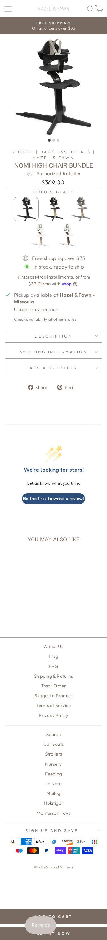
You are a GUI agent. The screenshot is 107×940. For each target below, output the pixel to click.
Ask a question (53, 367)
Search (53, 734)
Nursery (53, 764)
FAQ (53, 666)
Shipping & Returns (53, 676)
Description (53, 336)
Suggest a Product (53, 695)
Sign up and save (52, 830)
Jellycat (53, 783)
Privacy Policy (53, 715)
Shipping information (54, 351)
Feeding (53, 774)
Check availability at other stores (45, 319)
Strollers (53, 754)
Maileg (53, 793)
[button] (26, 209)
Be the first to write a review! (53, 499)
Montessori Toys (53, 813)
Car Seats (53, 744)
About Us (53, 646)
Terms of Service (53, 705)
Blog (54, 656)
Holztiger (53, 803)
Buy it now (54, 933)
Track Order (53, 686)
